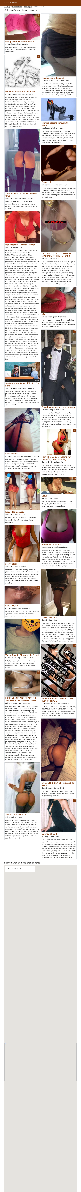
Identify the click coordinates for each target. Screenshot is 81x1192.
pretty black (11, 564)
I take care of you (50, 617)
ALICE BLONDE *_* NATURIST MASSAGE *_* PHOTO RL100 (56, 254)
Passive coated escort (53, 78)
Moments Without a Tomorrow (20, 91)
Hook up (7, 7)
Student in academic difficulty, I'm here (22, 384)
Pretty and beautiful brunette (19, 41)
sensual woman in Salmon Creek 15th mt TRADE (57, 699)
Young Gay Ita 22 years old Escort (22, 655)
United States (17, 7)
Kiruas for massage (14, 512)
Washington (28, 7)
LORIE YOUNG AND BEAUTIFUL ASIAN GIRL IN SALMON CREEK (21, 699)
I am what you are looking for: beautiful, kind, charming (56, 458)
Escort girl (47, 182)
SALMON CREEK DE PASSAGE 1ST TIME (59, 784)
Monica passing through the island (56, 124)
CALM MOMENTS (14, 605)
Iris (43, 314)
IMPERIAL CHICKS (10, 3)
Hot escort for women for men (20, 244)
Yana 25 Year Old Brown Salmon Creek (21, 194)
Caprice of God (49, 834)
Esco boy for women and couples (58, 407)
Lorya (44, 496)
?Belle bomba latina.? (15, 814)
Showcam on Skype (51, 544)
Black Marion (11, 453)
